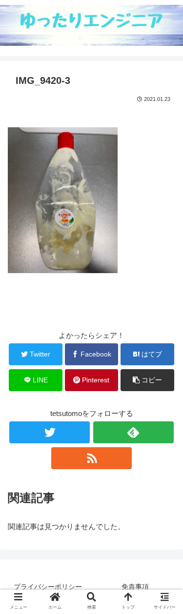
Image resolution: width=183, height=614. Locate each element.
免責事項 (135, 587)
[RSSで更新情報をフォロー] (91, 458)
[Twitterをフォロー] (49, 432)
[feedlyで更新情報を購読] (133, 432)
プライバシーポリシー (48, 587)
